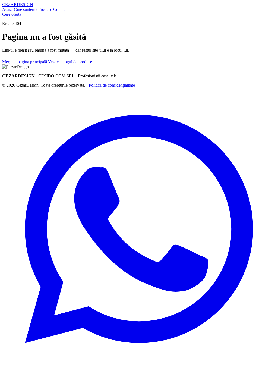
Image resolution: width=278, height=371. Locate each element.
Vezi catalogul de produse (70, 61)
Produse (45, 9)
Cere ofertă (11, 14)
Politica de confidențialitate (112, 85)
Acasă (7, 9)
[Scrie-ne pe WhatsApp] (139, 364)
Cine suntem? (25, 9)
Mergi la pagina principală (24, 61)
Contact (60, 9)
